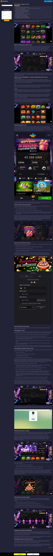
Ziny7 (3, 13)
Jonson (3, 15)
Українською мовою (16, 5)
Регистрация (20, 554)
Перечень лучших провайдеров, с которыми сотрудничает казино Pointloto (28, 8)
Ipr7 (2, 16)
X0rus (3, 18)
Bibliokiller (3, 11)
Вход (45, 1)
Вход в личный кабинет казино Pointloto (22, 7)
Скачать (33, 554)
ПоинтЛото (5, 1)
